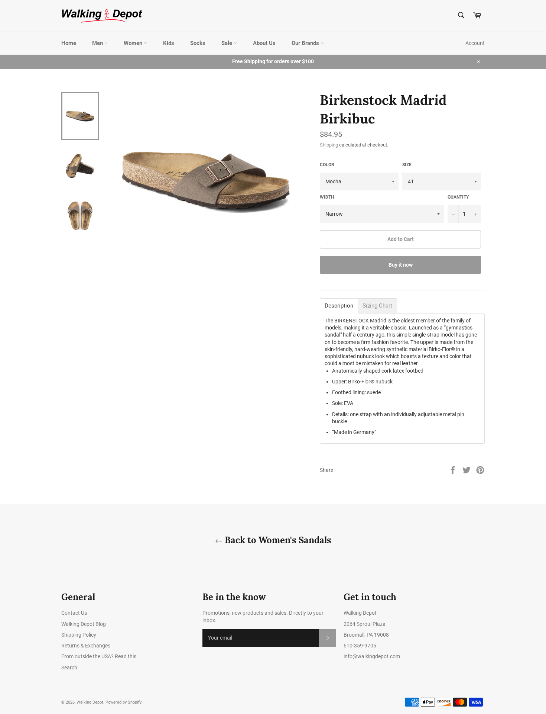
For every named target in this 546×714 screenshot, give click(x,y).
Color (327, 164)
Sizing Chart (377, 306)
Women (134, 43)
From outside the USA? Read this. (99, 656)
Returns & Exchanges (85, 646)
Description (339, 306)
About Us (264, 43)
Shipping (329, 145)
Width (327, 197)
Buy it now (401, 265)
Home (68, 43)
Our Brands (306, 43)
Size (407, 164)
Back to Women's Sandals (276, 540)
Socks (197, 43)
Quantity (458, 197)
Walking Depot (90, 702)
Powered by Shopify (123, 702)
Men (98, 43)
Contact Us (74, 613)
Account (475, 43)
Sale (227, 43)
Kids (168, 43)
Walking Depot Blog (83, 624)
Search (69, 667)
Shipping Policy (78, 635)
